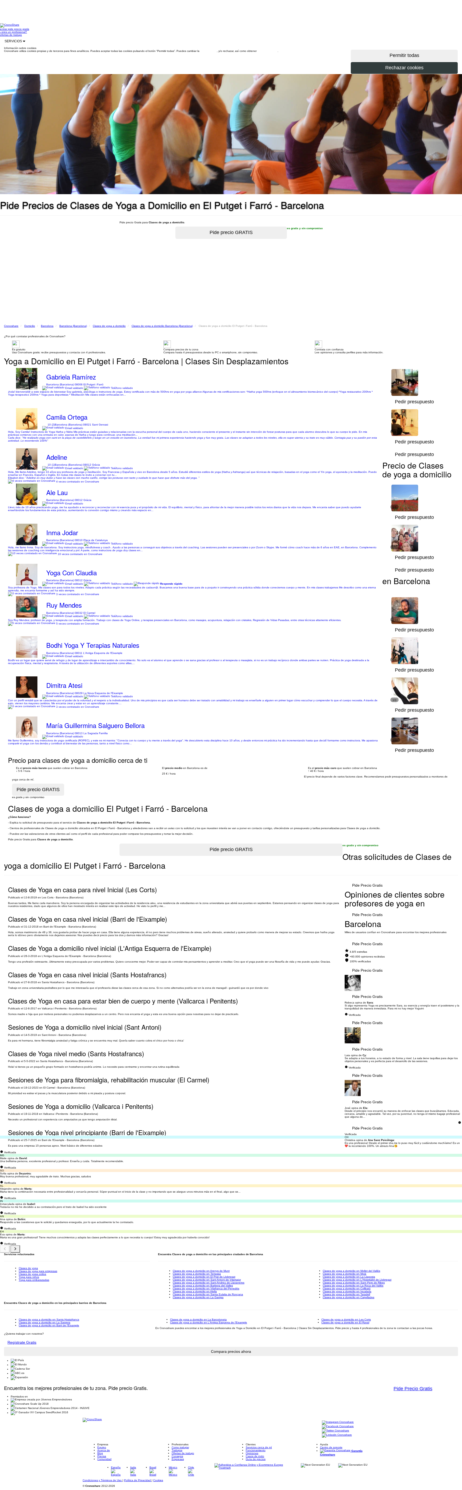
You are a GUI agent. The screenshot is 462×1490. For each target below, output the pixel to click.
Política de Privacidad (138, 1480)
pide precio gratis (18, 29)
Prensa (101, 1456)
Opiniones (252, 1453)
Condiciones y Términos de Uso (102, 1480)
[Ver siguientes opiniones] (15, 1249)
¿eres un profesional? (13, 31)
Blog (100, 1453)
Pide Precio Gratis (367, 885)
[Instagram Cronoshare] (338, 1422)
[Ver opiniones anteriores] (5, 1249)
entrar (4, 29)
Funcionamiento (255, 1450)
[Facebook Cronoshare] (338, 1426)
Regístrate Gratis (21, 1342)
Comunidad (104, 1459)
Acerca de (103, 1450)
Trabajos (177, 1450)
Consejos (177, 1456)
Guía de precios (255, 1459)
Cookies (158, 1480)
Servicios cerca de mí (259, 1447)
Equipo (101, 1447)
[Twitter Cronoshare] (335, 1431)
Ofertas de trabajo (183, 1453)
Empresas (178, 1459)
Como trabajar (180, 1447)
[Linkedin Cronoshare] (337, 1435)
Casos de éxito (255, 1456)
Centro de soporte (331, 1447)
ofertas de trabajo (11, 34)
